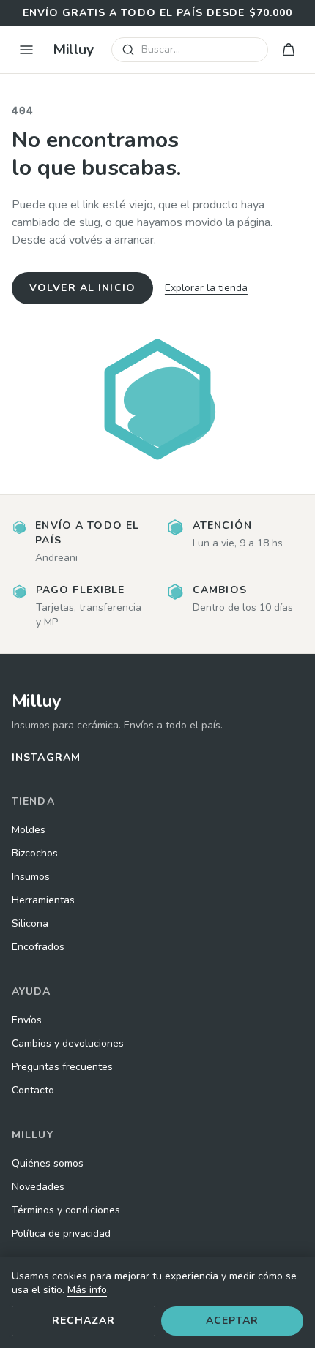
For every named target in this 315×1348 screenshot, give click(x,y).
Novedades (38, 1187)
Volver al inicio (82, 288)
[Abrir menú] (26, 49)
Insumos (31, 877)
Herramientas (43, 900)
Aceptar (232, 1321)
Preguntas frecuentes (62, 1067)
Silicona (30, 923)
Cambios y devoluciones (68, 1043)
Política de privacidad (61, 1233)
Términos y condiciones (66, 1210)
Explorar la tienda (206, 288)
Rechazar (84, 1321)
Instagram (46, 757)
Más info (87, 1290)
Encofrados (38, 947)
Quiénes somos (48, 1163)
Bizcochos (35, 853)
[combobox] (189, 49)
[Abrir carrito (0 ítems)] (288, 49)
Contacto (33, 1090)
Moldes (28, 830)
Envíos (27, 1020)
